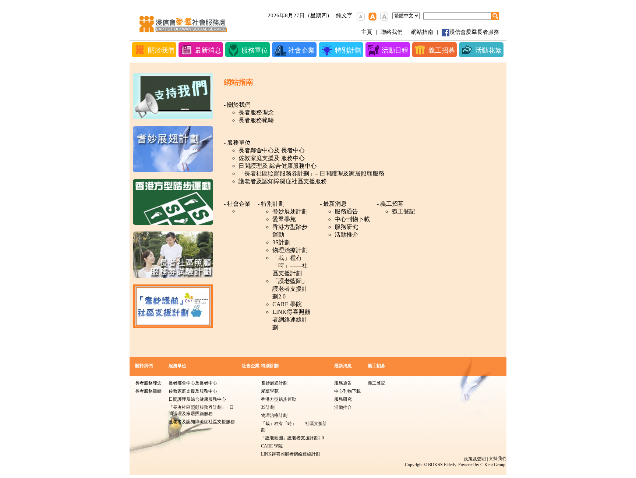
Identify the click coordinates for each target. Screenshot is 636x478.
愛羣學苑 (284, 219)
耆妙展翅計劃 (290, 211)
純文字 (344, 15)
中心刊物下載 (352, 219)
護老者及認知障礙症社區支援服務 (283, 181)
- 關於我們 (237, 105)
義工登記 (403, 211)
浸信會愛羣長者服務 (474, 32)
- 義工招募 (390, 204)
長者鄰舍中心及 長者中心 (272, 150)
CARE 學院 (287, 304)
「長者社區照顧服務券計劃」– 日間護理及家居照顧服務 (311, 173)
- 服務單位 (237, 142)
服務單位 (177, 365)
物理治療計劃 (290, 250)
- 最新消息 (333, 204)
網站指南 (422, 32)
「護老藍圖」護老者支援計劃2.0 (290, 289)
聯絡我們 (392, 32)
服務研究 (346, 227)
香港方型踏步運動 (290, 231)
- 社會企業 (237, 204)
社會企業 (250, 365)
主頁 (366, 32)
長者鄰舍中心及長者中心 (193, 383)
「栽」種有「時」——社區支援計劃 (290, 265)
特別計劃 (270, 365)
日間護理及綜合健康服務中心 (197, 399)
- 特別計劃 (271, 204)
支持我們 (497, 458)
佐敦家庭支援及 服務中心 (272, 158)
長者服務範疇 (256, 120)
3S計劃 (281, 242)
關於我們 (144, 365)
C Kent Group (492, 464)
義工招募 (376, 365)
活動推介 (346, 234)
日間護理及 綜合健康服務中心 (278, 166)
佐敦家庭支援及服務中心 (193, 391)
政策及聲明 (475, 458)
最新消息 (343, 365)
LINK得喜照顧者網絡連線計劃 (291, 319)
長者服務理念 (256, 112)
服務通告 (346, 211)
